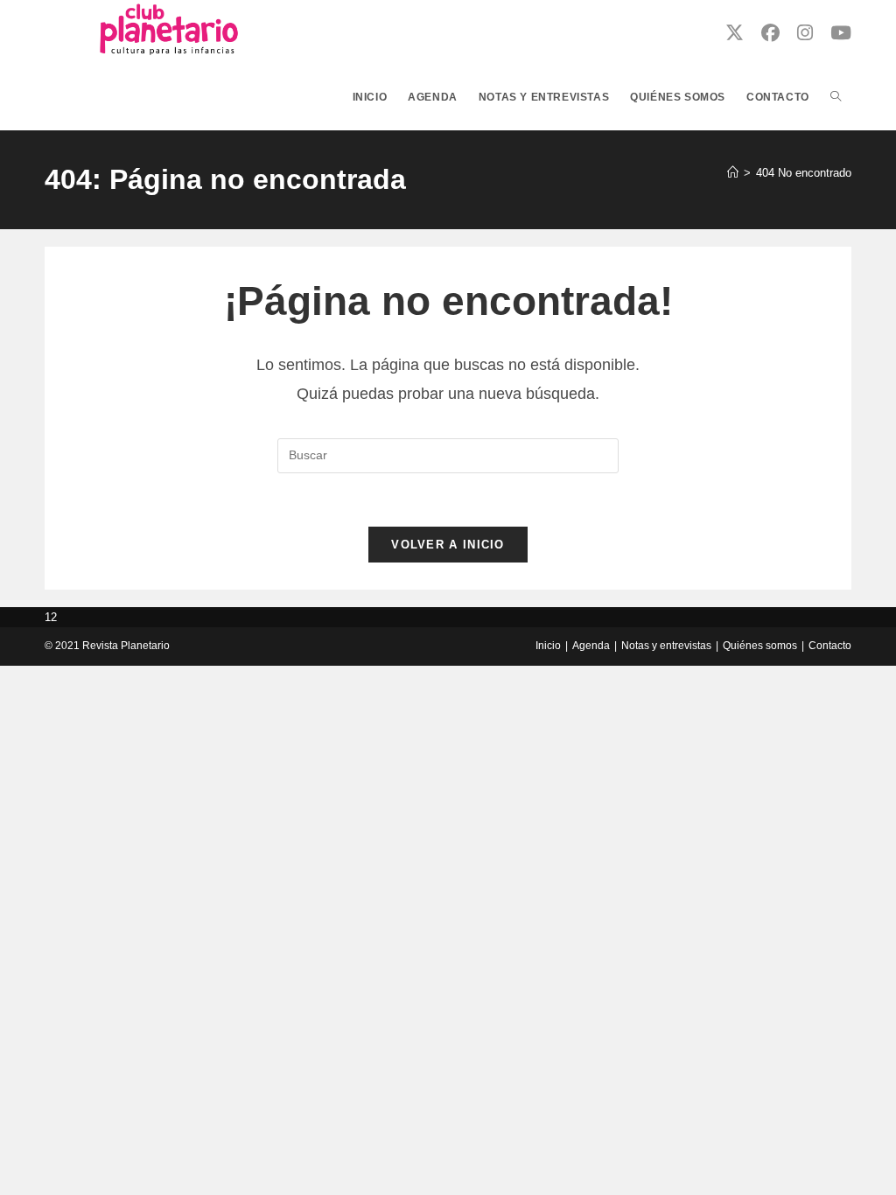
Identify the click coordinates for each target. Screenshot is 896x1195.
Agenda (591, 645)
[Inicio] (732, 172)
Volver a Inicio (448, 544)
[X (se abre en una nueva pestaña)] (734, 33)
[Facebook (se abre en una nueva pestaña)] (770, 33)
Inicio (548, 645)
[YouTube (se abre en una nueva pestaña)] (840, 33)
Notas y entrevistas (666, 645)
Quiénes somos (760, 645)
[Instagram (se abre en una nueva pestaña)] (805, 33)
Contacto (829, 645)
